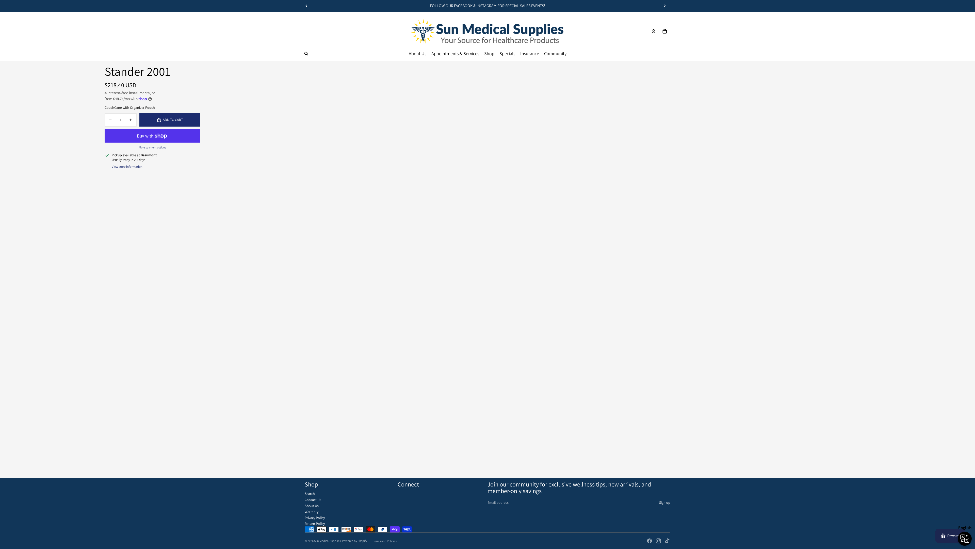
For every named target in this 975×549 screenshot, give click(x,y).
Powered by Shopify (354, 541)
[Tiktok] (667, 541)
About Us (312, 506)
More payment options (152, 147)
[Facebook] (649, 541)
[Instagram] (658, 541)
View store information (127, 166)
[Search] (306, 53)
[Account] (653, 31)
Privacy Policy (315, 517)
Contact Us (313, 499)
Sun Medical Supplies (327, 541)
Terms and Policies (385, 541)
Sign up (664, 502)
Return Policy (315, 523)
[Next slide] (664, 5)
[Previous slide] (306, 5)
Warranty (311, 511)
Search (310, 493)
